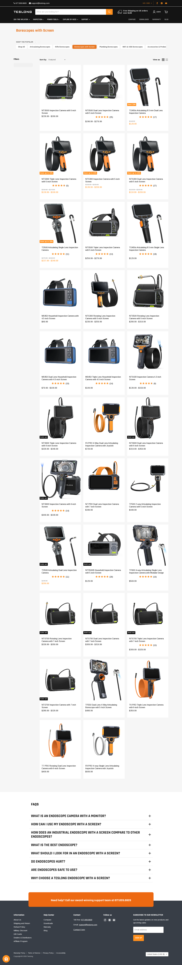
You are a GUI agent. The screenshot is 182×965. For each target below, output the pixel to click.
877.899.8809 (20, 3)
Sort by (43, 60)
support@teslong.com (40, 3)
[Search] (109, 12)
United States (156, 954)
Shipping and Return (22, 923)
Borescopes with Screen (84, 47)
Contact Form (79, 930)
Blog (166, 19)
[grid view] (163, 59)
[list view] (166, 59)
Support (85, 19)
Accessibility (60, 953)
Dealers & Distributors (23, 938)
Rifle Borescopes (62, 47)
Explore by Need (70, 19)
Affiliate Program (20, 941)
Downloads (144, 19)
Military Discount (20, 930)
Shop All (21, 47)
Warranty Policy (19, 953)
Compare (132, 19)
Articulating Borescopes (40, 47)
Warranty (156, 19)
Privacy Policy (48, 953)
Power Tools (52, 19)
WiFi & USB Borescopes (133, 47)
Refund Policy (19, 927)
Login (158, 12)
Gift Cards (18, 934)
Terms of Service (34, 953)
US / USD (146, 3)
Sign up (138, 937)
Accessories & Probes (157, 47)
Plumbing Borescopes (109, 47)
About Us (17, 920)
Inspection (37, 19)
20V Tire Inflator (21, 19)
